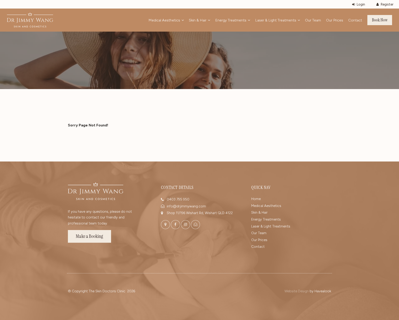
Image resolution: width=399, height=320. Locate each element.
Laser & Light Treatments (275, 20)
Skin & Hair (197, 20)
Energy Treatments (230, 20)
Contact (355, 20)
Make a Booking (89, 236)
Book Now (379, 20)
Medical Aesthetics (164, 20)
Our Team (313, 20)
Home (256, 199)
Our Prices (334, 20)
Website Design (296, 291)
